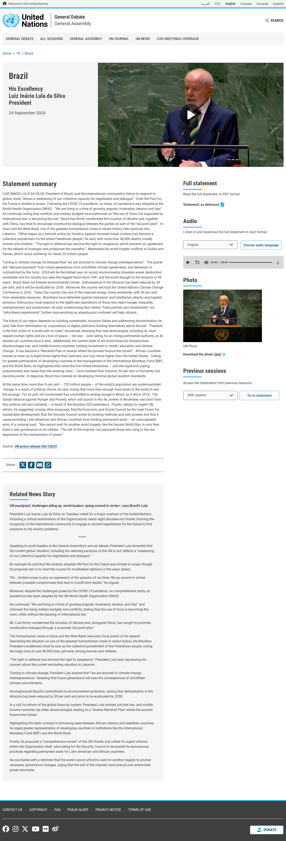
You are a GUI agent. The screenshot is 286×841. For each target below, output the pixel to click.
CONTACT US (12, 810)
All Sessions (51, 39)
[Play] (190, 115)
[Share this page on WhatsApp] (48, 465)
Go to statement (259, 395)
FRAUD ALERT (78, 810)
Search (277, 20)
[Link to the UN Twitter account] (25, 829)
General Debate (69, 17)
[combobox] (210, 244)
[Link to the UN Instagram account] (15, 829)
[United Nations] (25, 20)
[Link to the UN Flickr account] (46, 829)
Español (278, 3)
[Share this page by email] (39, 465)
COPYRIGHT (38, 810)
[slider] (248, 262)
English (230, 3)
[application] (233, 262)
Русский (262, 3)
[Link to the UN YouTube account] (35, 829)
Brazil (29, 53)
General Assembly (86, 39)
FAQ (57, 810)
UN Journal (119, 39)
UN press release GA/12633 (36, 446)
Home (7, 53)
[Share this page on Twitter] (22, 465)
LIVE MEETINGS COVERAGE (178, 39)
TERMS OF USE (139, 810)
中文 (217, 3)
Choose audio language (261, 245)
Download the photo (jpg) (202, 354)
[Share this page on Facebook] (31, 465)
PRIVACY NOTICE (108, 810)
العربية (205, 3)
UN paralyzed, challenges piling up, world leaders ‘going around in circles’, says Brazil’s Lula (79, 506)
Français (246, 3)
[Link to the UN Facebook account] (6, 829)
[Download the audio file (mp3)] (277, 262)
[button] (187, 262)
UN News (143, 39)
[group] (206, 262)
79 (18, 53)
